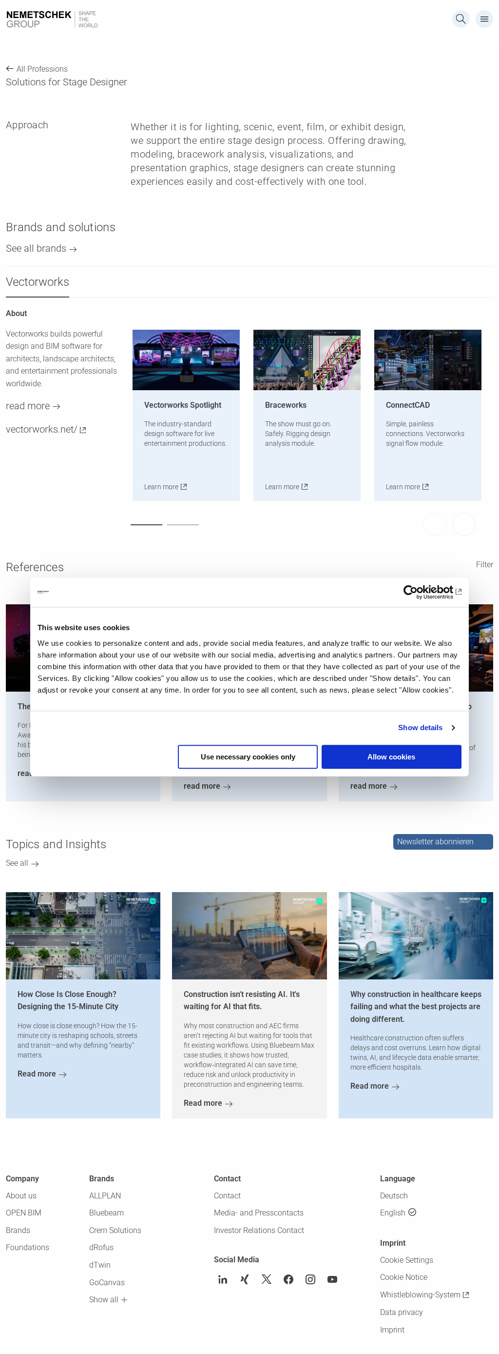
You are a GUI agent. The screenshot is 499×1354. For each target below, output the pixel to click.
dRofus (101, 1247)
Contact (227, 1195)
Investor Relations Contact (259, 1230)
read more (28, 406)
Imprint (392, 1329)
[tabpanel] (191, 415)
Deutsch (394, 1195)
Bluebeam (106, 1212)
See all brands (36, 248)
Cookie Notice (403, 1277)
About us (21, 1195)
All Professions (42, 69)
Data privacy (401, 1312)
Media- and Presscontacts (259, 1212)
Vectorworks (37, 282)
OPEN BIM (23, 1212)
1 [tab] (146, 524)
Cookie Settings (406, 1260)
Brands (18, 1230)
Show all (103, 1299)
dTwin (100, 1265)
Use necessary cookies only (248, 757)
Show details (420, 727)
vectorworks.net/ (41, 429)
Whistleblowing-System (420, 1294)
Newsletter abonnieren (435, 841)
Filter (484, 564)
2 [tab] (183, 524)
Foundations (27, 1247)
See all (17, 863)
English (392, 1212)
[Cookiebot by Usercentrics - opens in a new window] (418, 592)
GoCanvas (107, 1282)
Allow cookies (391, 757)
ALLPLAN (105, 1195)
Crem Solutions (115, 1230)
